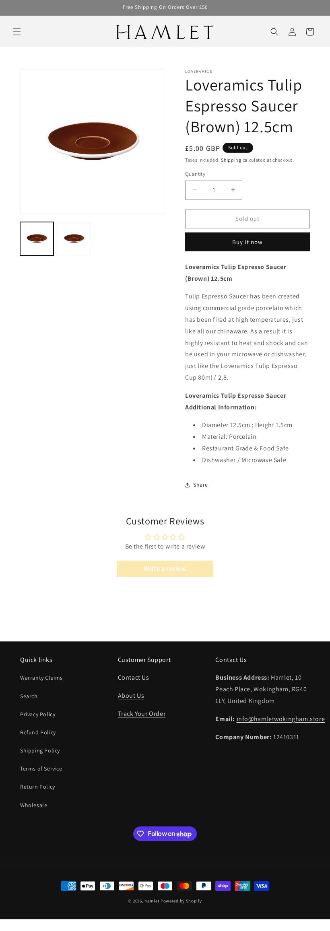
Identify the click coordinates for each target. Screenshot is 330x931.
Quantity (195, 174)
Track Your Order (142, 713)
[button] (17, 32)
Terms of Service (41, 768)
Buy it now (247, 242)
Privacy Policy (37, 714)
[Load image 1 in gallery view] (37, 238)
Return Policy (37, 786)
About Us (131, 695)
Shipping (231, 160)
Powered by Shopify (181, 901)
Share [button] (200, 484)
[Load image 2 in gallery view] (74, 238)
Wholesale (33, 805)
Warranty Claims (41, 677)
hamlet (151, 901)
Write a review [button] (165, 568)
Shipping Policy (40, 750)
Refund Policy (38, 732)
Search (29, 696)
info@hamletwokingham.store (281, 719)
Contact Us (133, 677)
